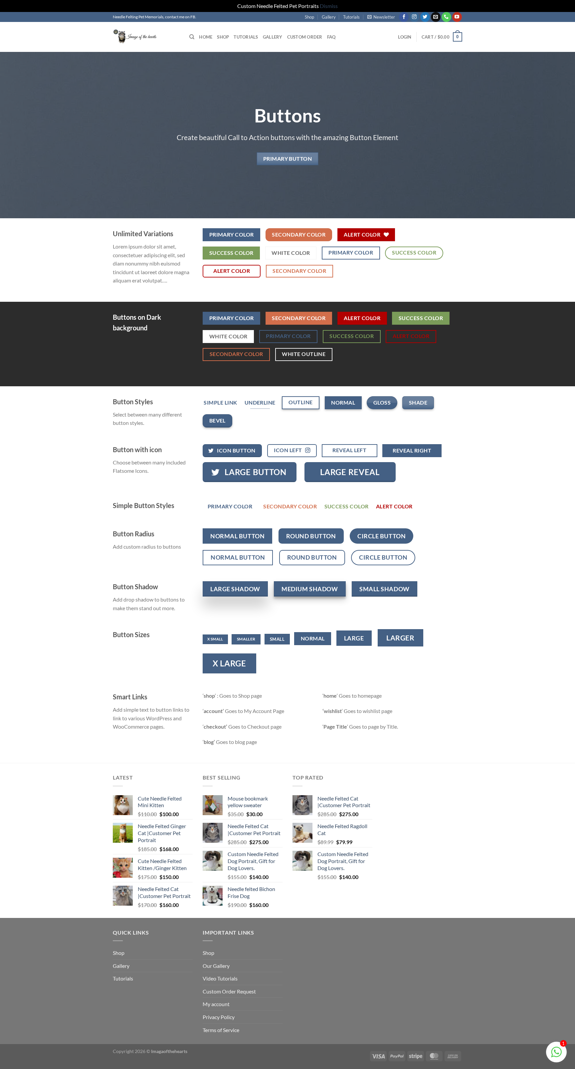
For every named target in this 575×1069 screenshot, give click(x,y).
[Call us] (446, 17)
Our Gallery (216, 966)
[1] (556, 1055)
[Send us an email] (436, 17)
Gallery (329, 17)
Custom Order (304, 37)
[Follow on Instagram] (414, 17)
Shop (309, 17)
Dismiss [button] (329, 6)
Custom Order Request (229, 991)
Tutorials (351, 17)
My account (216, 1004)
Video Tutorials (220, 978)
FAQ (331, 37)
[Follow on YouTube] (457, 17)
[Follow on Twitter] (425, 17)
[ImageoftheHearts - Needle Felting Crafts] (146, 37)
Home (205, 37)
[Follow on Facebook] (404, 17)
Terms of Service (221, 1030)
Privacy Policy (219, 1017)
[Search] (191, 37)
